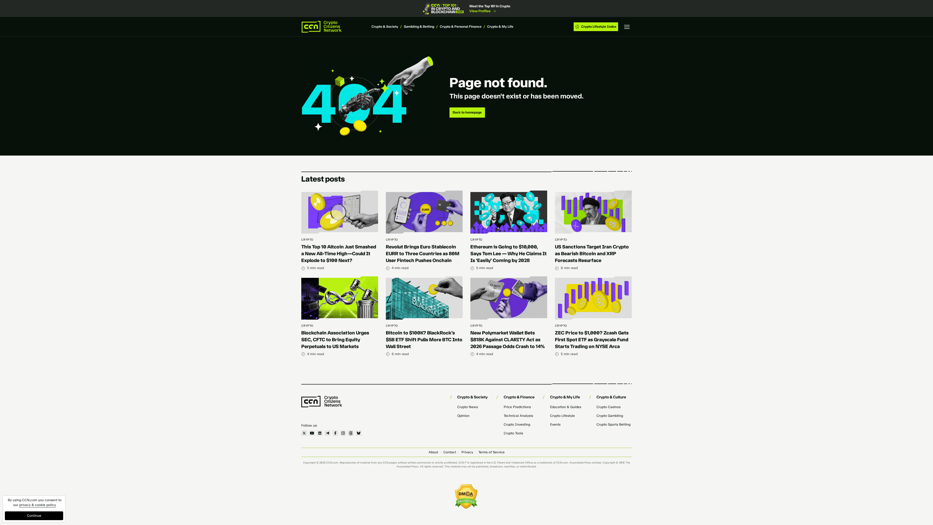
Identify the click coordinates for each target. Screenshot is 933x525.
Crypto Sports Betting (613, 424)
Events (555, 424)
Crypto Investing (517, 424)
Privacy (467, 452)
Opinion (463, 416)
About (433, 452)
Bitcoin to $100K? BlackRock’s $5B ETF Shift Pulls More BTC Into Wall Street (424, 339)
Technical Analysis (518, 416)
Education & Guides (565, 407)
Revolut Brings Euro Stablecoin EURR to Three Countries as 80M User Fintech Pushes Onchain (422, 253)
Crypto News (467, 407)
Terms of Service (491, 452)
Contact (449, 452)
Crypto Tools (513, 433)
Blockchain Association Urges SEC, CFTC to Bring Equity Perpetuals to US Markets (335, 339)
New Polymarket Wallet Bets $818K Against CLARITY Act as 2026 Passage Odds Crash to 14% (507, 339)
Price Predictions (517, 407)
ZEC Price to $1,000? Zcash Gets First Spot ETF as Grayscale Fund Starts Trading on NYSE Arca (592, 339)
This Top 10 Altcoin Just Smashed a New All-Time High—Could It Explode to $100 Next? (338, 253)
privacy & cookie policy (37, 505)
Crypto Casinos (608, 407)
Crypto (307, 239)
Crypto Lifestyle (562, 416)
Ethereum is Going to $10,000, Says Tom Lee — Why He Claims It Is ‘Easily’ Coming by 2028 (508, 253)
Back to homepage (467, 112)
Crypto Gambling (609, 416)
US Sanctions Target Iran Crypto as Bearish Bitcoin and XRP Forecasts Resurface (592, 253)
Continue (34, 516)
